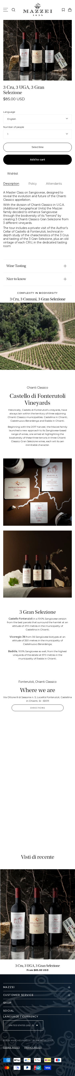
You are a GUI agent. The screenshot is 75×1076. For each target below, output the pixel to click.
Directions (37, 708)
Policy (32, 183)
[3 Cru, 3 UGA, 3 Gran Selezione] (37, 914)
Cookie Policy (11, 1048)
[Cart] (70, 10)
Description (11, 183)
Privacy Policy (33, 1048)
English (11, 118)
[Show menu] (6, 10)
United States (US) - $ (21, 1025)
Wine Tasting (16, 266)
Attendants (54, 183)
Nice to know (16, 279)
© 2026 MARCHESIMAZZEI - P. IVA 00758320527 (28, 1041)
